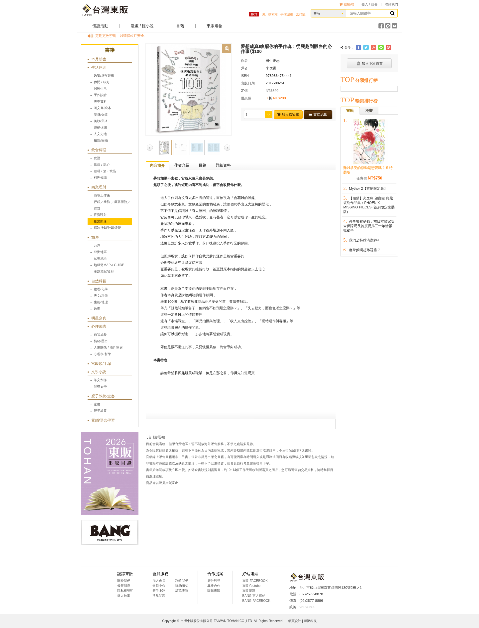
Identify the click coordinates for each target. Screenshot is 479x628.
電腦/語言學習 (103, 420)
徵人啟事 (123, 596)
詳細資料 (223, 165)
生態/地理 (101, 302)
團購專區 (213, 591)
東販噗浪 (248, 591)
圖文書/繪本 (102, 108)
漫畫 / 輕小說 (142, 26)
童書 (97, 404)
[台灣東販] (104, 10)
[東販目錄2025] (109, 473)
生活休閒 (98, 67)
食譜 (97, 158)
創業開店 (100, 221)
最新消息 (123, 586)
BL (264, 14)
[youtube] (394, 26)
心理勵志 (98, 326)
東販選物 (215, 26)
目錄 (202, 165)
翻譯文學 (100, 386)
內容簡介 (157, 165)
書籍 (180, 26)
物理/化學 (101, 289)
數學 (97, 309)
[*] (188, 89)
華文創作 (100, 380)
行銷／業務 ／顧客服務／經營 (112, 205)
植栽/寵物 (101, 140)
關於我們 (123, 581)
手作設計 (100, 95)
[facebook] (381, 26)
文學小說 (98, 372)
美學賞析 (100, 101)
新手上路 (158, 591)
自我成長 (100, 334)
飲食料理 (98, 150)
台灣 (97, 245)
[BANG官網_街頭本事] (109, 532)
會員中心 (158, 586)
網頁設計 (294, 621)
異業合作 (213, 586)
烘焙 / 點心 (102, 164)
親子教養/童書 (103, 396)
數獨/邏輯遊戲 (104, 75)
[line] (381, 47)
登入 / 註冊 (369, 4)
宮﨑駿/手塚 (101, 363)
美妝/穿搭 (101, 121)
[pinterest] (388, 47)
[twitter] (366, 47)
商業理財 (98, 187)
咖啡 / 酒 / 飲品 (105, 171)
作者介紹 (181, 165)
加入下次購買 (372, 63)
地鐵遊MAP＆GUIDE (109, 265)
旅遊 (95, 237)
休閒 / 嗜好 (102, 82)
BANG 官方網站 (253, 596)
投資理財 (100, 215)
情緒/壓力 (101, 341)
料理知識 (100, 177)
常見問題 (158, 596)
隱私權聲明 (125, 591)
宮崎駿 (301, 14)
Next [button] (227, 148)
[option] (188, 89)
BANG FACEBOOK (256, 601)
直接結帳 (320, 115)
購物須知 (181, 586)
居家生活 (100, 88)
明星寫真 (98, 318)
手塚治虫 (286, 14)
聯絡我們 (391, 4)
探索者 (273, 14)
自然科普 (98, 281)
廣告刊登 (213, 581)
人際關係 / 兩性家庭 (108, 347)
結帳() (349, 4)
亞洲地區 (100, 252)
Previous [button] (150, 148)
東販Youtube (251, 586)
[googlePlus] (373, 47)
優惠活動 (100, 26)
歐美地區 (100, 258)
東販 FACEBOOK (255, 581)
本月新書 (98, 59)
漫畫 (369, 110)
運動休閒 (100, 127)
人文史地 (100, 134)
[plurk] (388, 26)
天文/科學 (101, 296)
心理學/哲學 (102, 354)
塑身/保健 (101, 114)
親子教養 (100, 411)
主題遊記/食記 (104, 271)
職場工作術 (102, 195)
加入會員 (158, 581)
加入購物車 (290, 115)
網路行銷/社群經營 (107, 228)
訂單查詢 (181, 591)
